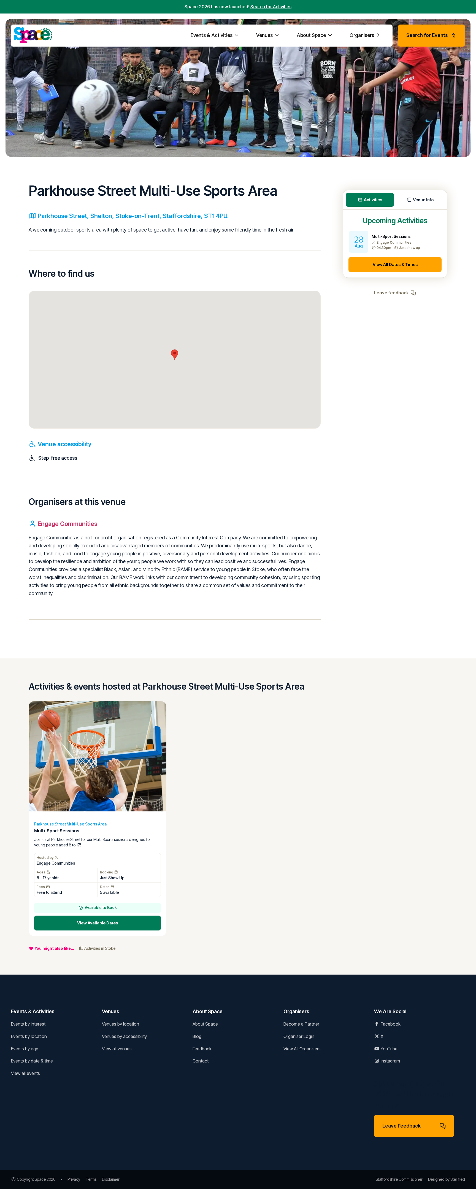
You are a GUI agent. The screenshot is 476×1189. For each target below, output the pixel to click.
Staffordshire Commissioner (399, 1179)
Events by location (29, 1036)
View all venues (117, 1048)
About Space (312, 35)
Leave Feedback (401, 1126)
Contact (201, 1061)
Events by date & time (32, 1061)
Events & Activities (212, 35)
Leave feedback (391, 292)
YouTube (388, 1048)
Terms (91, 1179)
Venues (265, 35)
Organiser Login (298, 1036)
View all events (25, 1073)
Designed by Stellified (446, 1179)
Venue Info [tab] (423, 199)
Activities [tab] (373, 199)
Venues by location (120, 1024)
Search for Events (427, 35)
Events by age (24, 1048)
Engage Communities (67, 523)
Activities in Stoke (100, 948)
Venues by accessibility (124, 1036)
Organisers (362, 35)
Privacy (73, 1179)
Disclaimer (111, 1179)
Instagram (390, 1061)
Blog (197, 1036)
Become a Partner (301, 1024)
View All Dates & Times (395, 264)
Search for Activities (270, 6)
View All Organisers (302, 1048)
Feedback (202, 1048)
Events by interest (28, 1024)
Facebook (390, 1024)
